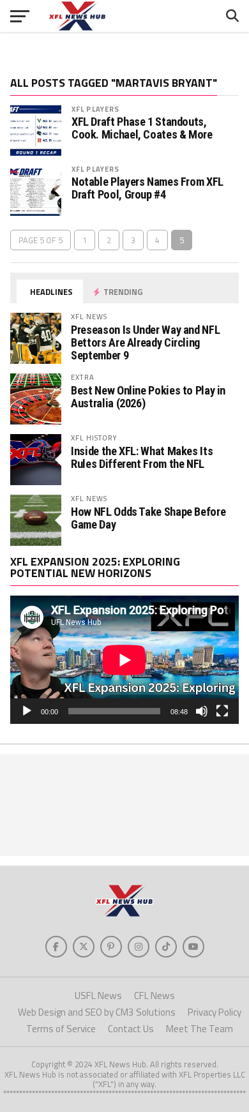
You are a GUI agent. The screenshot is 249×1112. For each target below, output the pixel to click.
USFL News (98, 995)
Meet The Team (199, 1028)
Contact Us (131, 1028)
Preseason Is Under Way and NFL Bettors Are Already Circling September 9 (145, 342)
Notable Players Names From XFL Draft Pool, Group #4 (147, 188)
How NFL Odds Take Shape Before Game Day (148, 518)
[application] (124, 660)
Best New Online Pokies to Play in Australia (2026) (148, 397)
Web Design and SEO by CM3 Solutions (97, 1012)
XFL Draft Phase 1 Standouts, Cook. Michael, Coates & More (142, 128)
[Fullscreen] (222, 711)
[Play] (26, 711)
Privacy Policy (214, 1012)
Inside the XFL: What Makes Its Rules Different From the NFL (142, 457)
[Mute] (201, 711)
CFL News (154, 995)
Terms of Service (61, 1028)
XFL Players (95, 108)
